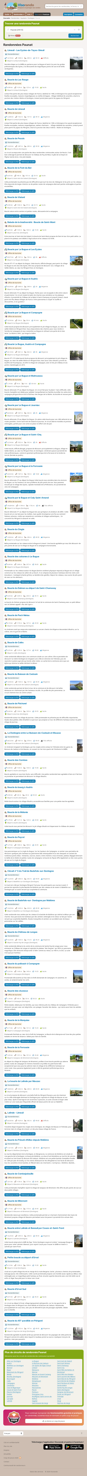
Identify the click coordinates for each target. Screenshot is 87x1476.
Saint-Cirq (60, 1368)
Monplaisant (36, 1381)
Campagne (11, 1383)
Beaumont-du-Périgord (15, 1372)
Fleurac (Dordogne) (13, 1392)
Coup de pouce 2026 (11, 1458)
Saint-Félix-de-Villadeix (65, 1374)
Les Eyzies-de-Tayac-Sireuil (41, 1366)
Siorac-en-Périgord (64, 1394)
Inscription (68, 14)
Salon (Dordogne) (63, 1390)
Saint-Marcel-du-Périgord (66, 1379)
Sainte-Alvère (62, 1385)
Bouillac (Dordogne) (14, 1377)
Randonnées (18, 14)
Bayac (9, 1370)
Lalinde (9, 1401)
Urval (59, 1399)
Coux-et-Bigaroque (13, 1388)
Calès (9, 1381)
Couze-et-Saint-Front (14, 1390)
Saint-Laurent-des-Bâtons (66, 1377)
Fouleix (9, 1394)
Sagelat (34, 1401)
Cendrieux (10, 1385)
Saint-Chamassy (63, 1366)
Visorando (6, 18)
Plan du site (8, 1446)
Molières (35, 1379)
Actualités (7, 1454)
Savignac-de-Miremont (65, 1392)
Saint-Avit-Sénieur (63, 1363)
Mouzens (35, 1385)
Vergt (59, 1401)
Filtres (15, 36)
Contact (6, 1462)
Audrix (9, 1363)
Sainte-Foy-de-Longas (64, 1388)
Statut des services (36, 1472)
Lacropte (10, 1399)
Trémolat (60, 1397)
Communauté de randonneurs (14, 1465)
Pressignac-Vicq (37, 1394)
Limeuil (34, 1368)
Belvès (9, 1374)
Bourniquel (11, 1379)
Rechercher (75, 36)
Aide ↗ (29, 14)
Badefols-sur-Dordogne (15, 1366)
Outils (7, 14)
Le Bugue (35, 1361)
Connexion (79, 14)
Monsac (35, 1383)
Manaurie (35, 1370)
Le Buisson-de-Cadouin (40, 1363)
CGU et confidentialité (11, 1442)
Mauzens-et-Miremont (40, 1377)
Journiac (10, 1397)
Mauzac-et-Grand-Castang (41, 1374)
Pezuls (34, 1390)
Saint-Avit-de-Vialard (64, 1361)
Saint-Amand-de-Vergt (40, 1403)
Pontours (35, 1392)
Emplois (6, 1450)
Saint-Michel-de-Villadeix (66, 1381)
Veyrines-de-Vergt (63, 1403)
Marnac (34, 1372)
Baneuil (9, 1368)
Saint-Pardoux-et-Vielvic (65, 1383)
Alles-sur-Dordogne (14, 1361)
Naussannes (36, 1388)
